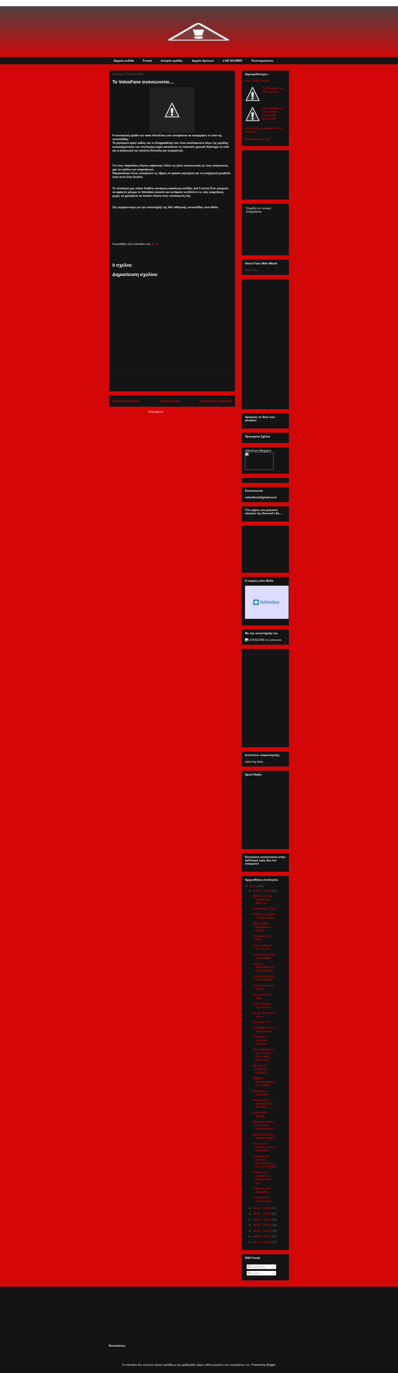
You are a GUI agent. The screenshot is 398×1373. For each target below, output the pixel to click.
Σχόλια (255, 1273)
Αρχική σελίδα (124, 60)
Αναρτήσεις (257, 1266)
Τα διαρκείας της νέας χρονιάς (272, 89)
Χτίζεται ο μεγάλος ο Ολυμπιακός (264, 915)
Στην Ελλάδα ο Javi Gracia (261, 1005)
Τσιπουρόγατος (262, 60)
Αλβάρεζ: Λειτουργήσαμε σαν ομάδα (263, 1081)
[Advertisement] (172, 382)
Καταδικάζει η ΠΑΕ (264, 908)
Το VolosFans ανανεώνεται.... (263, 1199)
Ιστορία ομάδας (172, 60)
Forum (147, 60)
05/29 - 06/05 (262, 1208)
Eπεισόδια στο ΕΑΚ (257, 139)
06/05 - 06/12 (262, 891)
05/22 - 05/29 (262, 1213)
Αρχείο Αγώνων (203, 60)
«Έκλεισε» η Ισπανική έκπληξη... (260, 1040)
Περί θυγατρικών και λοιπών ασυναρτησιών (263, 1125)
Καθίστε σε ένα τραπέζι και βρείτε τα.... (262, 899)
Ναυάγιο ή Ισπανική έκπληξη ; (260, 1069)
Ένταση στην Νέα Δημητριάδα (263, 956)
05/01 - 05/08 (262, 1231)
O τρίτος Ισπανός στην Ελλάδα (263, 978)
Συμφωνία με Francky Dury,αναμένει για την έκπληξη (264, 1161)
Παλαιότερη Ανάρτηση (215, 401)
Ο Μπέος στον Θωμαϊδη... (261, 1190)
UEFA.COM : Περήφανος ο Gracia (262, 927)
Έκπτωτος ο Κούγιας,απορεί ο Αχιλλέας (263, 1147)
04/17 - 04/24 (262, 1242)
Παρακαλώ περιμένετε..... (262, 1092)
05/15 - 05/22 (262, 1219)
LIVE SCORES (232, 60)
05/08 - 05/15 (262, 1225)
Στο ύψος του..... (263, 1022)
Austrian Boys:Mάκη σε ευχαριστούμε (263, 967)
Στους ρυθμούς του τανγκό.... (262, 947)
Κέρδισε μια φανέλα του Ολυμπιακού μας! (262, 1177)
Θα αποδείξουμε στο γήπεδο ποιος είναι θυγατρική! (272, 113)
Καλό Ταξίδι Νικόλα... (258, 80)
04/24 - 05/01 (262, 1236)
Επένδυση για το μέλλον (263, 987)
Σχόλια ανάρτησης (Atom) (180, 411)
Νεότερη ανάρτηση (126, 401)
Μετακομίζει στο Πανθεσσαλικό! (263, 1136)
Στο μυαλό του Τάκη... (261, 996)
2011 (253, 886)
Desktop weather (267, 602)
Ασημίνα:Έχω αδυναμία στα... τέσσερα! (263, 1103)
